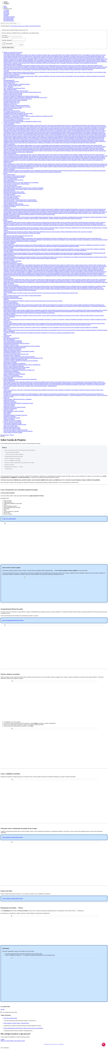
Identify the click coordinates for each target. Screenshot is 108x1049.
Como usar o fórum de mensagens (77, 266)
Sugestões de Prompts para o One (11, 102)
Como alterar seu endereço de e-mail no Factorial (17, 68)
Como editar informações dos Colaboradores (32, 61)
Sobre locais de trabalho (95, 57)
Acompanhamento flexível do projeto (13, 456)
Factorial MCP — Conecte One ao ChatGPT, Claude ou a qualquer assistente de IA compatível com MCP (28, 116)
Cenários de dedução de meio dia (26, 172)
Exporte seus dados (9, 464)
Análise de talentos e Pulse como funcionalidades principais (21, 311)
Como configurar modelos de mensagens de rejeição (58, 270)
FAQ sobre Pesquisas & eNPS (52, 324)
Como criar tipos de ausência (99, 146)
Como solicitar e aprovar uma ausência (83, 146)
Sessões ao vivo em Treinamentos (11, 375)
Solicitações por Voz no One (10, 104)
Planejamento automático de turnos (73, 166)
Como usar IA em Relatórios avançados (56, 249)
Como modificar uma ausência (15, 150)
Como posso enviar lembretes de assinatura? (23, 254)
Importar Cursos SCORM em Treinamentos (14, 366)
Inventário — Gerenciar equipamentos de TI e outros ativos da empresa (79, 395)
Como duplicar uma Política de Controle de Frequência (83, 142)
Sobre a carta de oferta (31, 267)
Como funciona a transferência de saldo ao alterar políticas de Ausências (35, 160)
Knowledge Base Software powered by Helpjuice (54, 1044)
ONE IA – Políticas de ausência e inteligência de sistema (17, 84)
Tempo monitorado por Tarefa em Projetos (13, 203)
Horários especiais (62, 133)
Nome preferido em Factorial (88, 68)
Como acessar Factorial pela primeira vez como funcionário (17, 69)
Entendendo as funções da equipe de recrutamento (28, 287)
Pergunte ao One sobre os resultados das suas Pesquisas (16, 105)
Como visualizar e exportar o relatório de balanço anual (52, 166)
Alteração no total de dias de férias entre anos (39, 158)
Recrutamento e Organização (10, 262)
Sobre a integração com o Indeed (11, 382)
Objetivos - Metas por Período (82, 315)
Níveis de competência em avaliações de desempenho (47, 311)
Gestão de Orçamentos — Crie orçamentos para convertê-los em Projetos (20, 201)
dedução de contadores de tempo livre (12, 170)
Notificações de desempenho (10, 408)
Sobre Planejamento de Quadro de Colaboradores (53, 239)
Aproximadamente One (9, 80)
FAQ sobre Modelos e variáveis (23, 258)
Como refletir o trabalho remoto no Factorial (94, 138)
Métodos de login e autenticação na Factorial (65, 56)
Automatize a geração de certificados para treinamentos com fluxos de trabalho (22, 346)
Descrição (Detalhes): (7, 40)
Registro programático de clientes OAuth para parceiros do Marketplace (20, 379)
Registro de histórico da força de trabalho (61, 222)
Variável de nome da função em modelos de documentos (44, 258)
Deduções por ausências (9, 169)
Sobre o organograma (32, 286)
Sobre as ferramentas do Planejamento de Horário (18, 166)
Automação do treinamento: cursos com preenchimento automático (19, 351)
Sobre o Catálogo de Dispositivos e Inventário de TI (51, 395)
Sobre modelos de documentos (92, 257)
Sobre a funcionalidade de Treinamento (13, 340)
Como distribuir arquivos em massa (20, 245)
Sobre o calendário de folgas (10, 145)
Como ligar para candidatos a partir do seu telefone (82, 271)
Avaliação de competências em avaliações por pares (63, 315)
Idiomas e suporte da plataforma (41, 76)
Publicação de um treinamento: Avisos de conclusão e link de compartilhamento (22, 364)
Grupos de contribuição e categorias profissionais (87, 287)
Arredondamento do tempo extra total (89, 141)
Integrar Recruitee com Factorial (32, 384)
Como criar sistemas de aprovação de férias (29, 148)
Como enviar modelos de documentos (45, 257)
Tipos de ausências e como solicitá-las (52, 150)
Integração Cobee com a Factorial (69, 382)
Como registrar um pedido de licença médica (32, 150)
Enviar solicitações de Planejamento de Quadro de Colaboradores (48, 238)
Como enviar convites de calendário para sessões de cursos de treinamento (21, 360)
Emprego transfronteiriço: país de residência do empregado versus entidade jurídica (61, 61)
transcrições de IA (61, 330)
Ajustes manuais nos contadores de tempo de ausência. (92, 157)
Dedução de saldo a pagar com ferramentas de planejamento (92, 170)
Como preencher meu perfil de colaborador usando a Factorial (30, 65)
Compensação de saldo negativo (47, 140)
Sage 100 (32, 218)
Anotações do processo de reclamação (23, 319)
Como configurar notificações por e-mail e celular (56, 65)
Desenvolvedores (8, 391)
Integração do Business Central (74, 384)
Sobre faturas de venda (9, 235)
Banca (15, 233)
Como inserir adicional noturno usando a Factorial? (83, 130)
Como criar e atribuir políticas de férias (40, 154)
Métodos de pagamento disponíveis (12, 427)
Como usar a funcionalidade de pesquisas (13, 323)
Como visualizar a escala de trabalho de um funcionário (68, 68)
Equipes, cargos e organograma (11, 285)
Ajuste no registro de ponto (32, 132)
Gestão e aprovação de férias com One (12, 85)
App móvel (6, 70)
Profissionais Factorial (57, 211)
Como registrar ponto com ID (60, 129)
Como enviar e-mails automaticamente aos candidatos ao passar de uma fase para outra (27, 273)
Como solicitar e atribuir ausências (25, 145)
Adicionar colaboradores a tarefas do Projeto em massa (16, 205)
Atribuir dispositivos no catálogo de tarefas (38, 394)
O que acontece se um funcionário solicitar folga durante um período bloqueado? (51, 145)
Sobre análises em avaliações (10, 310)
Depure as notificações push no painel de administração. (94, 61)
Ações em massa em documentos (22, 246)
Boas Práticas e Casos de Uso (40, 229)
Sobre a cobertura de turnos (70, 165)
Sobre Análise (68, 250)
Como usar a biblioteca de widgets (11, 250)
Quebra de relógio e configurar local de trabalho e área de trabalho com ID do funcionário (49, 142)
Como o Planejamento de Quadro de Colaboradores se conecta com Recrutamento (85, 239)
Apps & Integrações (8, 378)
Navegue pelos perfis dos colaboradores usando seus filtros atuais (84, 289)
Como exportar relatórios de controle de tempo (23, 129)
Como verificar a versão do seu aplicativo (83, 72)
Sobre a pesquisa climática (38, 324)
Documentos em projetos (9, 190)
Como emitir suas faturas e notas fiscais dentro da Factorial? (52, 132)
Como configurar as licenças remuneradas (59, 154)
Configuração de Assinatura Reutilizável (82, 254)
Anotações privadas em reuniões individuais (75, 330)
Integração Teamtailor (9, 384)
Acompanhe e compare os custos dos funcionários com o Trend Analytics (26, 223)
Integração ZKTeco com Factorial (53, 382)
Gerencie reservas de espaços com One (13, 108)
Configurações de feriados (100, 134)
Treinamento (6, 336)
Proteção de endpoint (90, 390)
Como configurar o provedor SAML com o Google (94, 55)
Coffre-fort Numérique (9, 259)
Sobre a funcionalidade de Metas (11, 315)
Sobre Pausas (37, 26)
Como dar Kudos (8, 335)
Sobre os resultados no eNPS (42, 323)
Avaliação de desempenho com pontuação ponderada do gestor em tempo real (78, 311)
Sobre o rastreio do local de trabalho (46, 126)
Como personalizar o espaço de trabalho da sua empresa (32, 57)
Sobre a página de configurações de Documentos (54, 245)
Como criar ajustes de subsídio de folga (23, 146)
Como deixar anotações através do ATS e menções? (21, 270)
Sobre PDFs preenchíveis (9, 258)
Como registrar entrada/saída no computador (87, 128)
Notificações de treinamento (10, 401)
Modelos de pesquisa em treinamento (12, 350)
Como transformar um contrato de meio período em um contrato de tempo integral (43, 282)
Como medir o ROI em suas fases (11, 198)
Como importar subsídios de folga (44, 157)
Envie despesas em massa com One (12, 110)
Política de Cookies (5, 1040)
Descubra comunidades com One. (11, 81)
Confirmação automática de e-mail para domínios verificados (61, 69)
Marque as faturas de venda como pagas (23, 235)
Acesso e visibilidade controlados (12, 460)
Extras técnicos (50, 229)
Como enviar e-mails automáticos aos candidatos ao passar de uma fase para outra (29, 271)
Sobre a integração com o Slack (15, 383)
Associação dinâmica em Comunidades (89, 327)
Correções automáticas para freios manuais (73, 138)
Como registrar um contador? (45, 211)
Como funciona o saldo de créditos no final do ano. (62, 158)
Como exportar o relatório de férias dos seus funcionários (46, 146)
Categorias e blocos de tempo (10, 140)
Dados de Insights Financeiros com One (13, 94)
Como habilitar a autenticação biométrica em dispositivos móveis (63, 67)
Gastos (5, 226)
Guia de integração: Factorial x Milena (29, 217)
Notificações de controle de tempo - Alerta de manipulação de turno (27, 138)
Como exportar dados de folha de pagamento (35, 209)
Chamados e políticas (8, 409)
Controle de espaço (8, 291)
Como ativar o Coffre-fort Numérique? (12, 261)
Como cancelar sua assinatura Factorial (13, 423)
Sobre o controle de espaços (10, 292)
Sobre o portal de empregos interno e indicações (82, 265)
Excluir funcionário (67, 282)
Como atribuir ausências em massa (90, 148)
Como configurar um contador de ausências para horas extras (42, 156)
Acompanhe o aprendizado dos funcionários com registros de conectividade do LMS (23, 358)
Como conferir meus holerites (36, 245)
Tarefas (5, 294)
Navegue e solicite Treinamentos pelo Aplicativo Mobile (17, 367)
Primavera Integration (43, 217)
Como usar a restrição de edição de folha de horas (29, 134)
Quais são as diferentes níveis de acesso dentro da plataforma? (80, 286)
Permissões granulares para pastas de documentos (30, 300)
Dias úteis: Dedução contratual (55, 170)
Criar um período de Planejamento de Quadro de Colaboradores (18, 238)
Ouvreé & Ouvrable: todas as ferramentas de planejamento (47, 172)
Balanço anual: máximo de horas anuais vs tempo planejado (44, 133)
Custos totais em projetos (9, 194)
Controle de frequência (9, 124)
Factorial (23, 1040)
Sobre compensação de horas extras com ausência (15, 125)
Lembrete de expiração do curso (11, 344)
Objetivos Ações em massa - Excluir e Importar (40, 315)
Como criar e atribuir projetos (10, 178)
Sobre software (36, 231)
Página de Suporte (5, 435)
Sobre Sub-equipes (31, 290)
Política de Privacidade (15, 1040)
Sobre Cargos (7, 286)
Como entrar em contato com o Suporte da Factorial (22, 26)
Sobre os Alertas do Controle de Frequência (51, 134)
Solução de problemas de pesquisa (83, 324)
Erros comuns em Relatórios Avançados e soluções (22, 249)
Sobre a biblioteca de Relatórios (97, 249)
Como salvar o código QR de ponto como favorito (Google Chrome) (77, 134)
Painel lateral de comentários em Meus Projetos (14, 193)
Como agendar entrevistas (39, 270)
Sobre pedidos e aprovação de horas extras (37, 125)
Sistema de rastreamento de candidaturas (13, 263)
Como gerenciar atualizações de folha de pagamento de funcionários (62, 209)
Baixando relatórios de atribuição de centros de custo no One (18, 98)
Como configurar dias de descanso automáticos (42, 165)
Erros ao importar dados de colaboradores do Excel (26, 59)
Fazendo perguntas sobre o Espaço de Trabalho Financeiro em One (90, 225)
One (5, 78)
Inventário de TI (7, 392)
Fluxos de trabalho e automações (11, 303)
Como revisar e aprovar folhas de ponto (56, 125)
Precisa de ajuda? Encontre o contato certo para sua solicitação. (18, 431)
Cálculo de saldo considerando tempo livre (53, 138)
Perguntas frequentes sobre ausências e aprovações (83, 149)
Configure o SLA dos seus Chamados (12, 420)
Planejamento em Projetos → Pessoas (13, 466)
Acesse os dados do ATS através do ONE (79, 274)
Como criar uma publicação (10, 327)
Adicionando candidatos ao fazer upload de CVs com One (17, 106)
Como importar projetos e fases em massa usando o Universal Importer (20, 199)
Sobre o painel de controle (10, 65)
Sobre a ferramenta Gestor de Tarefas (12, 295)
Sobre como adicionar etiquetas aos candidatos (48, 267)
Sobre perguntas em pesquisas (94, 323)
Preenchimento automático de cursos (12, 352)
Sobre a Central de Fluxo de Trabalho (30, 304)
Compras (6, 230)
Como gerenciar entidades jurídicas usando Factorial (16, 55)
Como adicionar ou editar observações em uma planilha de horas (84, 136)
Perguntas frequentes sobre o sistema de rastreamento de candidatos (24, 274)
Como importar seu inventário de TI (19, 394)
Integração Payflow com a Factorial (47, 383)
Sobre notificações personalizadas (47, 304)
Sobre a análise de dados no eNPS (57, 323)
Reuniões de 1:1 (7, 328)
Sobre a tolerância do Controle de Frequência (71, 126)
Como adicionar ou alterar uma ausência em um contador (17, 133)
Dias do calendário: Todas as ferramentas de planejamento (34, 170)
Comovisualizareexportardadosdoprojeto (12, 837)
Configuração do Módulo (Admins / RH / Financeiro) (26, 227)
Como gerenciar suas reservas (49, 292)
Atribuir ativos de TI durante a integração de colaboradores (24, 395)
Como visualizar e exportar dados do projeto (14, 177)
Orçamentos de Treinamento (10, 362)
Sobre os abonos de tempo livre (66, 146)
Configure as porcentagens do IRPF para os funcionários (43, 63)
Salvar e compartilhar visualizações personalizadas (68, 63)
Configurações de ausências (10, 153)
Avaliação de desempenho (10, 308)
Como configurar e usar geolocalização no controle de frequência (21, 128)
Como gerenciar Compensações (85, 209)
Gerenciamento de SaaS (51, 390)
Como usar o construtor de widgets (82, 249)
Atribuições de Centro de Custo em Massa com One (16, 114)
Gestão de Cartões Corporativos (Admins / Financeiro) (52, 227)
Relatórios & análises (8, 247)
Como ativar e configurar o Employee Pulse (14, 332)
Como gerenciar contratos (35, 279)
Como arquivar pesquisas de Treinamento (13, 376)
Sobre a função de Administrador (11, 300)
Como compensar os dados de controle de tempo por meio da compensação (21, 211)
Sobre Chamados (7, 412)
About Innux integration (24, 382)
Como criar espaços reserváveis (35, 292)
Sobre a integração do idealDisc (37, 382)
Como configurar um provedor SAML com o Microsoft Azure (18, 56)
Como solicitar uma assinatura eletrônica (50, 253)
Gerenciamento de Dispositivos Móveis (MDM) (35, 390)
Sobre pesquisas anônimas (26, 324)
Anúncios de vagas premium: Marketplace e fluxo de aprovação (55, 274)
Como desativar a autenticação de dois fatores (47, 60)
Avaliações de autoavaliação (48, 312)
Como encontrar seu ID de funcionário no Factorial (56, 136)
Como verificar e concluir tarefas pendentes (31, 295)
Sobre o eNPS (68, 323)
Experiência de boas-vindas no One (12, 101)
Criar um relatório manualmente (79, 250)
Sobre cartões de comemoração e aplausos (26, 327)
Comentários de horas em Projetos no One (13, 117)
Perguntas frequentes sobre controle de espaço (67, 292)
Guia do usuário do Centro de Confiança (13, 432)
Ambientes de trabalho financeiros (11, 225)
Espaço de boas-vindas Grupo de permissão (52, 300)
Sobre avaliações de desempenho (91, 310)
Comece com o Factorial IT (10, 390)
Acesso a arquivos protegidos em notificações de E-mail (43, 246)
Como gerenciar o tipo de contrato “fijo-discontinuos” (23, 281)
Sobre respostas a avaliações (23, 310)
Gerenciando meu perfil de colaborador (13, 64)
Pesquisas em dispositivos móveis (66, 324)
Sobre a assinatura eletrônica (34, 253)
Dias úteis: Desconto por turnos (70, 170)
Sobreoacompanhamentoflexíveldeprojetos (12, 620)
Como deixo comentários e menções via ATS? (14, 266)
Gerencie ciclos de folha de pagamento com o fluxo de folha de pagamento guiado (36, 214)
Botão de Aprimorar (8, 109)
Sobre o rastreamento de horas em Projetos (13, 179)
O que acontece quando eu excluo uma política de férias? (70, 156)
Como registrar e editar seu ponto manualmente (48, 128)
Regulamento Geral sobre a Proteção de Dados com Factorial (73, 267)
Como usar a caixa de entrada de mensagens (59, 266)
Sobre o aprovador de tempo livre (11, 148)
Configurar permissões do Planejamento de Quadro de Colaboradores (26, 239)
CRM (5, 234)
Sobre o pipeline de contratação (63, 265)
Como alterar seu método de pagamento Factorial (15, 424)
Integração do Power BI (61, 384)
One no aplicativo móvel (9, 82)
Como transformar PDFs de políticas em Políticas (67, 246)
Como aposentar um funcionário (38, 69)
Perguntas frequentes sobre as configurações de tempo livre (57, 149)
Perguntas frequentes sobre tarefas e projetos (14, 191)
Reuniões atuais (39, 330)
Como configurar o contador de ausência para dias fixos (82, 154)
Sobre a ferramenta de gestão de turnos (33, 164)
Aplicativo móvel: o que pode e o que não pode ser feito (16, 63)
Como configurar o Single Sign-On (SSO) (72, 55)
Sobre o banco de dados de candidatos (12, 265)
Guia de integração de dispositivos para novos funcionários (61, 394)
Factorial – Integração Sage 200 (56, 217)
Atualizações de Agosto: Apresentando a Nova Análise (32, 250)
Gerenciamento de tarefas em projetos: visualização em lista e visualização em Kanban (23, 187)
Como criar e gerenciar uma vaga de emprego (96, 266)
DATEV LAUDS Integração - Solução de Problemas (47, 218)
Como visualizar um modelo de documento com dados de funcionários (20, 257)
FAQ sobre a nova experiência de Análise (55, 250)
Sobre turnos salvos (34, 166)
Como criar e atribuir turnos (48, 164)
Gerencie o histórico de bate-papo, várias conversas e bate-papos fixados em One (22, 92)
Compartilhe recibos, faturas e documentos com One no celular (18, 113)
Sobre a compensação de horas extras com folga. (28, 140)
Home (5, 6)
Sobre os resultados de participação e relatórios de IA (36, 332)
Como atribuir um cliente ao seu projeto (13, 186)
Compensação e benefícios (10, 206)
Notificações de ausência (9, 405)
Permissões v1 (7, 302)
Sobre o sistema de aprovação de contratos (51, 279)
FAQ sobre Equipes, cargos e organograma (51, 287)
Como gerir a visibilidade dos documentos (89, 245)
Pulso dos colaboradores (9, 331)
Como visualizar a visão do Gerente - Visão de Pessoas (16, 183)
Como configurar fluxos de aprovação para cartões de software (18, 231)
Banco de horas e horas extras (10, 134)
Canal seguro (7, 318)
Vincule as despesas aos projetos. (12, 458)
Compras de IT (20, 390)
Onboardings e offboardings (64, 390)
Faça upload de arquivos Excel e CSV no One (14, 112)
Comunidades (7, 326)
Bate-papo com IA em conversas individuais (25, 330)
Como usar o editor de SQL (40, 249)
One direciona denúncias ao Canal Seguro (13, 120)
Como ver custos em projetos (10, 185)
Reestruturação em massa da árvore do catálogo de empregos (36, 289)
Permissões (6, 299)
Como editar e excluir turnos (61, 164)
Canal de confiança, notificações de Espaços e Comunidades (18, 399)
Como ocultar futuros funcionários (57, 286)
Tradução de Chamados (9, 419)
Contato (2, 1039)
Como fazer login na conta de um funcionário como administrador (53, 59)
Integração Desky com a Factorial (47, 384)
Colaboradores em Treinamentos (11, 371)
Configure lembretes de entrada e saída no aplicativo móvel (25, 137)
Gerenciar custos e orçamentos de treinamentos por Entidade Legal (19, 370)
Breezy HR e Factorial (19, 384)
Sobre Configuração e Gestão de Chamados (14, 411)
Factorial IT (6, 388)
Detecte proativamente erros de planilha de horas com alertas (78, 137)
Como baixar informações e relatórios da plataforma (85, 76)
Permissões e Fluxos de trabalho (11, 296)
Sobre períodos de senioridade (16, 157)
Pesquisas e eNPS (8, 322)
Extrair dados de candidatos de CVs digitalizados (40, 275)
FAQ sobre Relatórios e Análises (34, 306)
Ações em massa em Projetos (10, 202)
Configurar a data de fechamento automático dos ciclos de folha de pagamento (60, 213)
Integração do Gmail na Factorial (84, 382)
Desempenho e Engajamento (10, 307)
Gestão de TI (7, 387)
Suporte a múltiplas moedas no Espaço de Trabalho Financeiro (36, 222)
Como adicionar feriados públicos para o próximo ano (16, 158)
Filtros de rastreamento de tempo (90, 140)
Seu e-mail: (4, 35)
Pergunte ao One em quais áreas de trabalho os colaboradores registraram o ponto (22, 121)
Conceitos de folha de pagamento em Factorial (14, 209)
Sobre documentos (8, 245)
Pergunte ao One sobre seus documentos (13, 93)
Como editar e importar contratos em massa (85, 279)
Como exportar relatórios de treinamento (13, 342)
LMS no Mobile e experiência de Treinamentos (14, 363)
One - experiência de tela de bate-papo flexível (14, 88)
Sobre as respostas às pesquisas (79, 323)
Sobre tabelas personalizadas (83, 57)
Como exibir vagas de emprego (16, 269)
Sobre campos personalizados (70, 57)
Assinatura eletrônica (8, 251)
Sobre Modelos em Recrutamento (48, 265)
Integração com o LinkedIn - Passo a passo (27, 386)
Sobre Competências (24, 315)
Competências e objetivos (9, 314)
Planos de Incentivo (83, 213)
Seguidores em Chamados (10, 416)
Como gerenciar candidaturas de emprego (56, 273)
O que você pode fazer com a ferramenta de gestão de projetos (19, 450)
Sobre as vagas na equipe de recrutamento (76, 273)
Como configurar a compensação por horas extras (94, 133)
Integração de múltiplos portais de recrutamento (59, 271)
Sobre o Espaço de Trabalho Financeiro (13, 222)
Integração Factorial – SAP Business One (47, 386)
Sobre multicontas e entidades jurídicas (95, 59)
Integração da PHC (15, 217)
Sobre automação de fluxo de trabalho (12, 304)
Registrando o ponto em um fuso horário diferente (68, 141)
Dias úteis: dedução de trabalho (11, 172)
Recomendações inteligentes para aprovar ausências (31, 149)
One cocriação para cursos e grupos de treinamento (15, 100)
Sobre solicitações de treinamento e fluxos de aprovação (16, 343)
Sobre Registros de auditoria (94, 56)
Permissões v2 (13, 302)
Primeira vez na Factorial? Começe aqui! (13, 52)
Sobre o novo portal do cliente (10, 425)
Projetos (5, 173)
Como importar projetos (9, 181)
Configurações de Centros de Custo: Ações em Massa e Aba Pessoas (59, 223)
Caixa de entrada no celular (99, 72)
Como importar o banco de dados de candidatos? (15, 267)
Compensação (7, 207)
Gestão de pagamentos (9, 233)
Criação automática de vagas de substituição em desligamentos (86, 282)
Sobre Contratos (25, 279)
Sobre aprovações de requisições (79, 269)
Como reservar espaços (22, 292)
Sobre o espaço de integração (43, 269)
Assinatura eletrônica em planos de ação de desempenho (47, 254)
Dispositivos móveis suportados (66, 72)
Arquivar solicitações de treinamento (12, 372)
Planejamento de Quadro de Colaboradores (13, 237)
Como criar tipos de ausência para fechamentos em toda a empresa (67, 148)
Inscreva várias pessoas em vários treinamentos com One (17, 118)
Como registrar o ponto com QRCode (67, 128)
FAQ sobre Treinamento (9, 339)
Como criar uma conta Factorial (54, 55)
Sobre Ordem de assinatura (66, 254)
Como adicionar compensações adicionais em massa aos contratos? (30, 210)
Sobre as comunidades (41, 327)
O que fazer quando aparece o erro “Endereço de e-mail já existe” (19, 76)
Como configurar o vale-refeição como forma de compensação (90, 210)
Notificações (6, 398)
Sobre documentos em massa (72, 245)
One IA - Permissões (8, 86)
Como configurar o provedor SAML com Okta (43, 56)
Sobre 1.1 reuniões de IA (9, 330)
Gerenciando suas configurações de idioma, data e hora (42, 68)
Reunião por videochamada (50, 330)
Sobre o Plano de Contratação (96, 274)
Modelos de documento (9, 255)
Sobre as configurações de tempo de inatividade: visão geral (17, 154)
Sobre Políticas (7, 413)
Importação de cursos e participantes (12, 355)
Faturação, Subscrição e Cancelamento (12, 421)
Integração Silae (7, 217)
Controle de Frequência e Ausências (12, 122)
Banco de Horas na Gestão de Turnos (90, 166)
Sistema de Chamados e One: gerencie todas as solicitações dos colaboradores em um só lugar (25, 97)
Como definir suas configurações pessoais (38, 67)
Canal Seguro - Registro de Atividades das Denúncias (70, 319)
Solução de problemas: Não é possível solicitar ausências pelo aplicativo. (77, 150)
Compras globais (99, 390)
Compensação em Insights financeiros (79, 222)
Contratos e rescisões (8, 278)
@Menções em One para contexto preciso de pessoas (16, 90)
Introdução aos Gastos (9, 227)
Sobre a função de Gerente (43, 286)
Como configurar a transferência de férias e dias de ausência (66, 157)
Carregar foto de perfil (100, 68)
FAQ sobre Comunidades (53, 327)
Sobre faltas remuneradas (45, 148)
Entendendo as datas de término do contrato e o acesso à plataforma (64, 281)
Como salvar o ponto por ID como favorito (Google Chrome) (30, 136)
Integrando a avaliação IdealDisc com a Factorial (67, 383)
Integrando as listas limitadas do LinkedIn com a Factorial (92, 383)
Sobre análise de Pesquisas (29, 323)
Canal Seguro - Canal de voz (51, 319)
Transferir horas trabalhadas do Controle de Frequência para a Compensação (80, 211)
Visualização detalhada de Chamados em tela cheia (15, 415)
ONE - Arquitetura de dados (10, 89)
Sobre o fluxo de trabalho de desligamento (79, 304)
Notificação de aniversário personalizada (13, 298)
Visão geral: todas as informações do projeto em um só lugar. (19, 462)
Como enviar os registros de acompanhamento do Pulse (61, 332)
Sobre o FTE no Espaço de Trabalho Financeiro (31, 225)
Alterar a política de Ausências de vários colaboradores (64, 160)
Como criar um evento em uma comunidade (69, 327)
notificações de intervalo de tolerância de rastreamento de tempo (18, 403)
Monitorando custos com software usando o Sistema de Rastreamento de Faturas (58, 231)
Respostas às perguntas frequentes (11, 74)
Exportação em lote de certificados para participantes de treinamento (19, 356)
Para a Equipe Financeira (13, 229)
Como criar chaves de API (81, 56)
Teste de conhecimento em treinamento (13, 348)
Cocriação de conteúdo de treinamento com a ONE (15, 359)
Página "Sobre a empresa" (30, 269)
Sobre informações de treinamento (11, 338)
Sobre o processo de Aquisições (85, 231)
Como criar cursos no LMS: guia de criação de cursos (16, 354)
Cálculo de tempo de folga (29, 157)
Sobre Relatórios (70, 249)
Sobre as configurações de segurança (77, 59)
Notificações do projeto (9, 400)
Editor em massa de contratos (87, 281)
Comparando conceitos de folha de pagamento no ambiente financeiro (58, 225)
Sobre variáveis (103, 257)
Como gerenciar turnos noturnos (96, 164)
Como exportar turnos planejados (23, 165)
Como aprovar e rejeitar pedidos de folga (80, 145)
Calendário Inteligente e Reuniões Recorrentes (96, 330)
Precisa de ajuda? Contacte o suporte (12, 428)
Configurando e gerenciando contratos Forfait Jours (52, 137)
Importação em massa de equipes (68, 287)
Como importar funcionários (64, 60)
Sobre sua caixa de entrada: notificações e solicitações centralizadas (83, 65)
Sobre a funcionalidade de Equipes (18, 286)
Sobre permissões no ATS (100, 265)
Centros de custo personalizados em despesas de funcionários (89, 223)
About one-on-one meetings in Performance (73, 310)
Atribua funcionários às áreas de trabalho (59, 289)
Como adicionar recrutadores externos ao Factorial (36, 266)
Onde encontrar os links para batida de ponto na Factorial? (22, 130)
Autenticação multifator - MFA (29, 60)
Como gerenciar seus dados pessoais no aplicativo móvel (17, 72)
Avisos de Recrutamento (9, 404)
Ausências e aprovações (9, 144)
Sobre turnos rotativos (59, 165)
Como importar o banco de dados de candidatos (61, 269)
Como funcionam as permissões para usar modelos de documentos (69, 257)
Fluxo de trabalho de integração (62, 304)
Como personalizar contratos (42, 281)
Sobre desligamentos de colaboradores (12, 279)
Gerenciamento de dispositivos (78, 390)
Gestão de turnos (7, 162)
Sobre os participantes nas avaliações (39, 310)
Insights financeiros (8, 221)
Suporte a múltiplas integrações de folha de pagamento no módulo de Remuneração (83, 217)
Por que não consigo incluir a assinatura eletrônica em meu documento (76, 253)
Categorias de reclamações (38, 319)
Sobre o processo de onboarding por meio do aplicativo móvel (44, 72)
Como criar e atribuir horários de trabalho (43, 129)
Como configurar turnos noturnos (74, 133)
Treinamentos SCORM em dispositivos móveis (14, 368)
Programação (8, 468)
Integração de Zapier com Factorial (31, 383)
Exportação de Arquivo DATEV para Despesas (70, 218)
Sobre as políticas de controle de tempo (28, 126)
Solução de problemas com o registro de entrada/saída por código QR (41, 141)
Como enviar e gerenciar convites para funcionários (61, 76)
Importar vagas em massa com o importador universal (16, 275)
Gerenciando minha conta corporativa (12, 53)
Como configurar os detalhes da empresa (37, 55)
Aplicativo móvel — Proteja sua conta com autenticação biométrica (19, 73)
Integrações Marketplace (9, 380)
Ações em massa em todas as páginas (14, 454)
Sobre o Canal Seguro (9, 319)
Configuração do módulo (34, 233)
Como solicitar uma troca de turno (85, 165)
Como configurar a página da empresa (54, 57)
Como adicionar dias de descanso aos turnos (78, 164)
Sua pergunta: (5, 37)
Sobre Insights (7, 249)
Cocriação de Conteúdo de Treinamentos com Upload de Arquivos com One (21, 96)
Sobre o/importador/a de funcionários (88, 63)
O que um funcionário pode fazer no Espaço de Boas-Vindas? (86, 60)
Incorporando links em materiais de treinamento (14, 347)
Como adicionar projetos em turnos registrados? (15, 176)
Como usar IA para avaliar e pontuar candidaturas (81, 270)
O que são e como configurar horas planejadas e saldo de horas (79, 125)
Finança (5, 219)
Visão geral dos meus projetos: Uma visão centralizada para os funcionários (21, 182)
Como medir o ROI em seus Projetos (12, 195)
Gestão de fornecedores (22, 233)
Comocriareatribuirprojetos (9, 518)
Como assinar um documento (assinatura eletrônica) (15, 253)
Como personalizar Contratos (68, 279)
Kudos (5, 334)
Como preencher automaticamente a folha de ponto (79, 129)
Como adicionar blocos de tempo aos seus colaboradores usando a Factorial (53, 130)
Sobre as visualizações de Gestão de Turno (13, 164)
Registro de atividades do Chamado (12, 417)
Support (5, 7)
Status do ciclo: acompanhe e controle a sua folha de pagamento (61, 210)
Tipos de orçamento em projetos (11, 197)
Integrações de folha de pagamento (12, 215)
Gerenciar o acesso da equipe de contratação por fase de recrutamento (68, 275)
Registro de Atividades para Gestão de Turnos (22, 168)
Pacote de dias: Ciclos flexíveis (81, 158)
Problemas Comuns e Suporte (26, 229)
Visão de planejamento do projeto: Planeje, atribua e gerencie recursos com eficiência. (23, 189)
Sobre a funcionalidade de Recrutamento (31, 265)
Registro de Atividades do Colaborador (84, 69)
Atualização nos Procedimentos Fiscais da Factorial (78, 132)
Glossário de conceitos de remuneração (33, 213)
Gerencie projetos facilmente (12, 452)
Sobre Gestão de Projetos (9, 174)
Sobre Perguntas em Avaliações (55, 310)
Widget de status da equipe (10, 136)
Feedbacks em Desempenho (34, 312)
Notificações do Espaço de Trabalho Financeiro (14, 407)
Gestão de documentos (9, 243)
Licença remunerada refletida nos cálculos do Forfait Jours (68, 140)
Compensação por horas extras (97, 132)
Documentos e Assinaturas (10, 242)
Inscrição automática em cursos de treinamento (14, 374)
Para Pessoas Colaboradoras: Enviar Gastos (75, 227)
